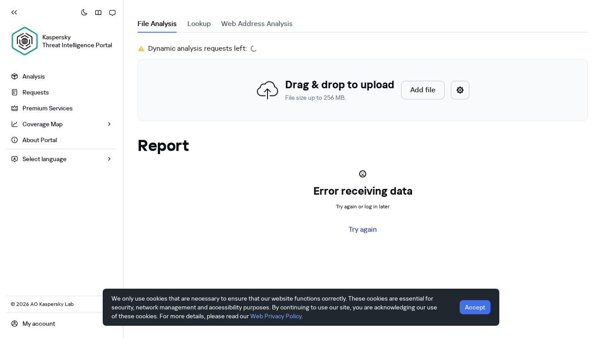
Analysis (33, 76)
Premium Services (47, 108)
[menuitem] (61, 76)
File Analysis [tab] (157, 23)
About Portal (39, 139)
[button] (362, 90)
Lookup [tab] (199, 23)
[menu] (61, 109)
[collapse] (14, 12)
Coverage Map (42, 124)
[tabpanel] (362, 82)
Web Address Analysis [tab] (257, 23)
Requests (35, 92)
